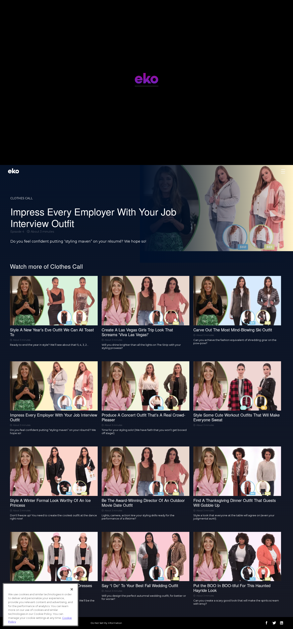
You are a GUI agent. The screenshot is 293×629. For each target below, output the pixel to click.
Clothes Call (21, 198)
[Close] (72, 589)
